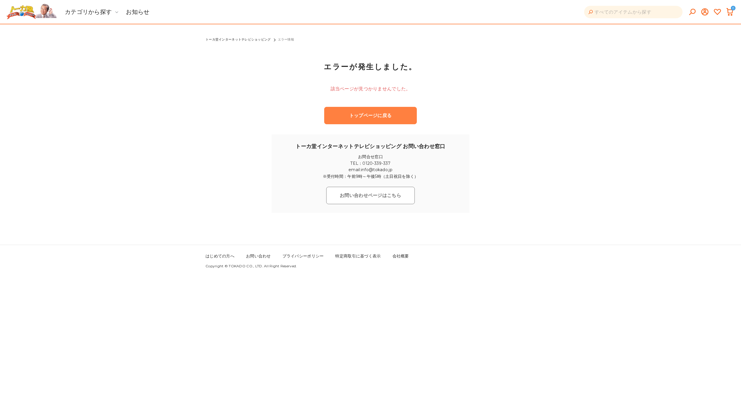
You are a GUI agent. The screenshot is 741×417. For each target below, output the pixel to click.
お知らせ (137, 11)
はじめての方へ (220, 256)
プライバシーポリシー (303, 256)
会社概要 (400, 256)
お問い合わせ (258, 256)
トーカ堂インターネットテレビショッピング (238, 39)
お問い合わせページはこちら (370, 195)
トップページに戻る (370, 115)
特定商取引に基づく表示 (358, 256)
